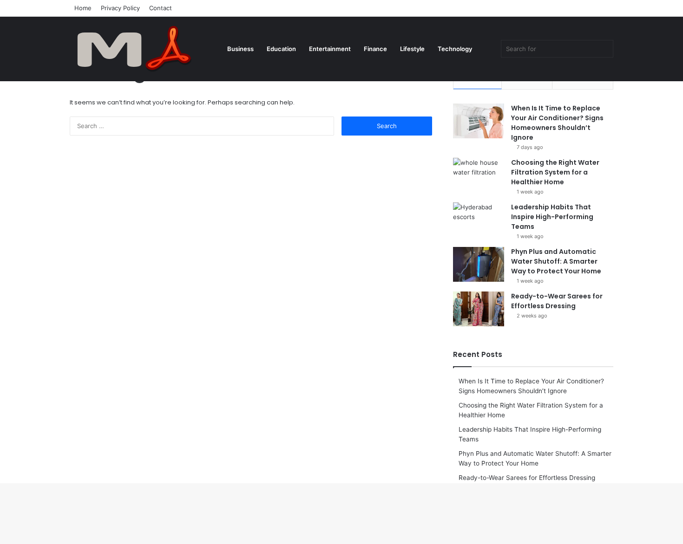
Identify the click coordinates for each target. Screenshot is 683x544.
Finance (375, 48)
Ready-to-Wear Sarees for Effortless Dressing (557, 301)
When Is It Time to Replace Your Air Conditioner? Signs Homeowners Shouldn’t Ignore (557, 123)
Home (83, 8)
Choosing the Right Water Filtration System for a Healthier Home (555, 172)
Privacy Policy (120, 8)
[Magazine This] (139, 49)
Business (240, 48)
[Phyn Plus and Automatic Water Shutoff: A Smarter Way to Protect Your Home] (478, 264)
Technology (455, 48)
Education (281, 48)
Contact (160, 8)
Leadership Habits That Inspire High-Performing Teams (552, 216)
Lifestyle (412, 48)
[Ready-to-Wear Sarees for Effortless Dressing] (478, 308)
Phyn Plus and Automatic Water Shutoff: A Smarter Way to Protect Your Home (556, 261)
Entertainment (330, 48)
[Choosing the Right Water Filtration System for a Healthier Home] (478, 175)
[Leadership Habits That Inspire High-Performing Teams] (478, 219)
